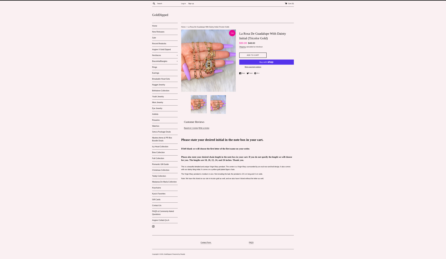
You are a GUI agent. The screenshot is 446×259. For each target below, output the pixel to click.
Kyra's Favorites (158, 194)
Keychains (156, 188)
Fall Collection (158, 158)
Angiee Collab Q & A (160, 220)
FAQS (251, 242)
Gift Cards (156, 200)
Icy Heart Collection (160, 147)
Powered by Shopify (178, 254)
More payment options (253, 67)
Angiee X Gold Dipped (161, 49)
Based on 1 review (191, 128)
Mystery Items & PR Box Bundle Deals (162, 139)
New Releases (158, 32)
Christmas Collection (160, 170)
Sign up (191, 3)
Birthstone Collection (160, 91)
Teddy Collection (159, 176)
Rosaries (156, 120)
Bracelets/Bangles (165, 61)
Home (154, 26)
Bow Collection (158, 152)
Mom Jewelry (157, 102)
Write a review (203, 128)
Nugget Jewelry (158, 85)
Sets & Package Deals (161, 132)
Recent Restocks (159, 44)
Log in (183, 3)
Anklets (155, 114)
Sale (154, 38)
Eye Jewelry (157, 108)
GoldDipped (160, 15)
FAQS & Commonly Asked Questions (163, 212)
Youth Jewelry (158, 97)
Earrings (155, 73)
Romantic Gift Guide (160, 164)
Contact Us (156, 205)
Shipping (242, 47)
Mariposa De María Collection (164, 182)
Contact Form (206, 242)
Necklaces (165, 55)
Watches (155, 126)
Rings (154, 67)
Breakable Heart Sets (161, 79)
